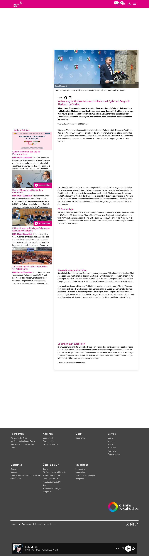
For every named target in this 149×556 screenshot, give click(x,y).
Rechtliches (81, 464)
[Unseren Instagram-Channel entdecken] (137, 524)
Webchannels (80, 438)
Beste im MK (48, 438)
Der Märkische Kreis (18, 438)
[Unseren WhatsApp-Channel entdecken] (127, 524)
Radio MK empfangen (52, 488)
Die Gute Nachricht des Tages (22, 441)
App (44, 485)
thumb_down (123, 548)
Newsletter (112, 451)
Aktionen (48, 433)
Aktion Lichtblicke (50, 444)
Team (45, 469)
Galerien (13, 472)
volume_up (117, 548)
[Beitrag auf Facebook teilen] (65, 97)
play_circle (128, 548)
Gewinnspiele (48, 441)
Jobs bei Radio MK (50, 479)
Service (112, 433)
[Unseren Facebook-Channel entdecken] (132, 524)
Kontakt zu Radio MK (51, 475)
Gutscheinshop (114, 454)
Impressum (80, 469)
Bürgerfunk (47, 492)
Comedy (13, 469)
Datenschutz (80, 472)
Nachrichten (17, 433)
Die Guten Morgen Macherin (54, 472)
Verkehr (111, 441)
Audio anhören (42, 185)
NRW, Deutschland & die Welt (22, 444)
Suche (110, 438)
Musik (78, 433)
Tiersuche (112, 448)
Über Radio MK (51, 464)
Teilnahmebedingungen (85, 475)
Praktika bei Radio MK (52, 482)
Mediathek (16, 464)
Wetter (110, 444)
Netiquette (79, 479)
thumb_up (133, 548)
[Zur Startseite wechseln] (18, 4)
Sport (12, 448)
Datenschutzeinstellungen (45, 524)
